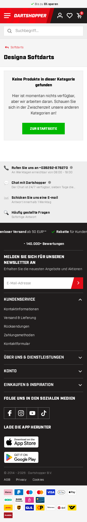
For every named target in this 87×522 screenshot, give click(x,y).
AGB (7, 480)
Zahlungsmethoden (19, 335)
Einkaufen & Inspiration (28, 384)
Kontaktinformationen (21, 309)
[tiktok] (44, 413)
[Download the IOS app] (21, 442)
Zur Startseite (43, 129)
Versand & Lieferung (20, 318)
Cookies (38, 480)
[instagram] (21, 413)
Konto (10, 371)
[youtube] (32, 413)
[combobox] (46, 31)
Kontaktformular (17, 344)
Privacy (21, 480)
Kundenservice (19, 299)
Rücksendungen (16, 326)
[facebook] (9, 413)
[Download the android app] (21, 457)
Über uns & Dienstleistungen (34, 357)
